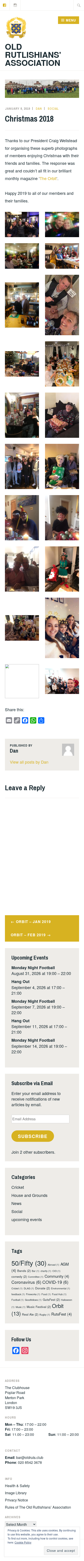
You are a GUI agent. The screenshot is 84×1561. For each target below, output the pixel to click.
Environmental (60, 1288)
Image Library (16, 1492)
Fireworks (33, 1294)
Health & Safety (17, 1485)
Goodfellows (33, 1299)
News (16, 1203)
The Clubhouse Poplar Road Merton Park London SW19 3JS (17, 1397)
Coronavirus (26, 1282)
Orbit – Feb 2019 (28, 934)
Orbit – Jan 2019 (33, 921)
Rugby (44, 1314)
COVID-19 (55, 1282)
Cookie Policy (23, 1542)
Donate (42, 1288)
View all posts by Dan (29, 762)
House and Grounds (29, 1195)
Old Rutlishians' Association (33, 54)
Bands (24, 1271)
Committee (35, 1276)
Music (21, 1307)
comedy (19, 1276)
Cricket (17, 1187)
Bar (35, 1271)
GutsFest (51, 1299)
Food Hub (59, 1294)
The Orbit (48, 178)
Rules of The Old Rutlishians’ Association (38, 1507)
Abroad (53, 1264)
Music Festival (39, 1307)
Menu (71, 20)
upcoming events (26, 1219)
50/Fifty (29, 1262)
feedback (18, 1294)
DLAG (29, 1288)
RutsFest (61, 1314)
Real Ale (30, 1314)
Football (17, 1299)
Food (46, 1294)
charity (46, 1271)
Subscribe (32, 1136)
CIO (56, 1271)
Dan (39, 109)
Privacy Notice (16, 1500)
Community (57, 1276)
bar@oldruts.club (29, 1457)
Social (53, 109)
